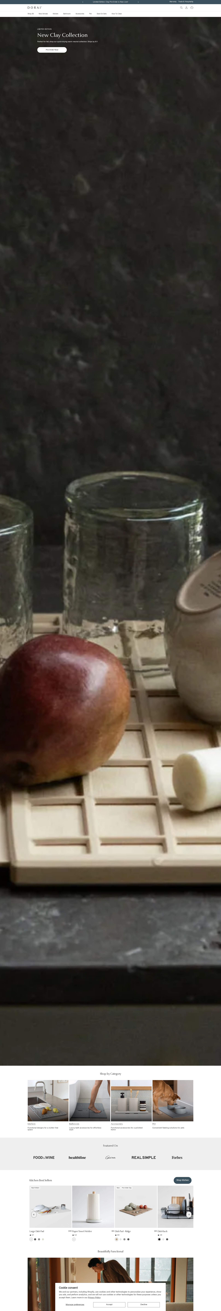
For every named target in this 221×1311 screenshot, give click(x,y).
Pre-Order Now (52, 50)
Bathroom (66, 14)
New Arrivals (43, 14)
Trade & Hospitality (185, 2)
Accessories (80, 14)
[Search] (180, 7)
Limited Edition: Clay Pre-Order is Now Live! (110, 2)
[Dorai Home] (35, 7)
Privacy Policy (94, 1298)
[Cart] (191, 7)
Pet (90, 14)
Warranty (173, 2)
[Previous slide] (34, 1214)
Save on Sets (102, 14)
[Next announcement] (138, 2)
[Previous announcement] (82, 2)
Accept (109, 1305)
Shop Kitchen (182, 1180)
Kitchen (55, 14)
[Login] (185, 7)
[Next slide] (189, 1214)
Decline (143, 1305)
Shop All (31, 14)
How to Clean (117, 14)
